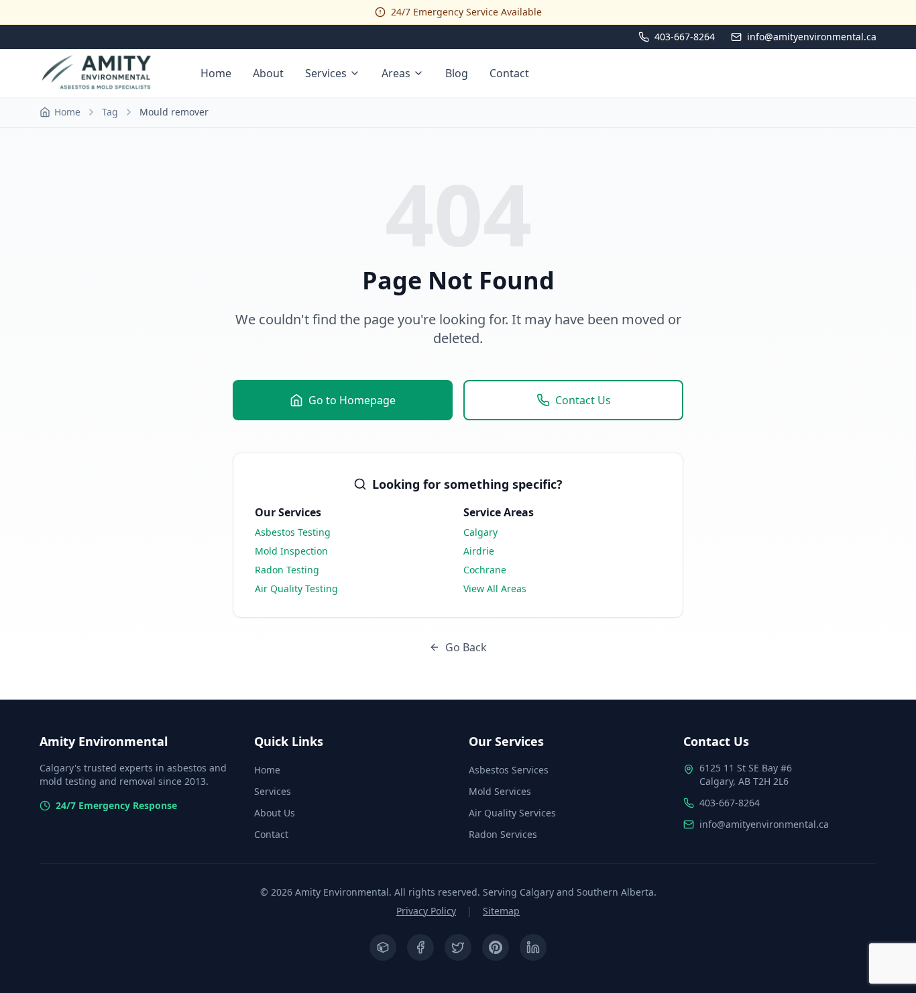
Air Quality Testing (296, 588)
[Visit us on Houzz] (382, 947)
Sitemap (501, 910)
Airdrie (478, 551)
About (268, 73)
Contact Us (583, 400)
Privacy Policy (426, 910)
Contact (509, 73)
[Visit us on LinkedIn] (533, 947)
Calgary (480, 532)
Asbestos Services (509, 769)
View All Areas (494, 588)
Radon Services (503, 834)
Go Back (466, 647)
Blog (456, 73)
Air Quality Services (512, 812)
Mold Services (500, 791)
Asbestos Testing (293, 532)
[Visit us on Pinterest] (495, 947)
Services (326, 73)
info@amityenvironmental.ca (764, 824)
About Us (274, 812)
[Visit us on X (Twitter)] (458, 947)
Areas (396, 73)
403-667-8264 (729, 802)
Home (216, 73)
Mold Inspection (291, 551)
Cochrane (484, 569)
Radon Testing (287, 569)
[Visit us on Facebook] (420, 947)
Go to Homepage (352, 400)
